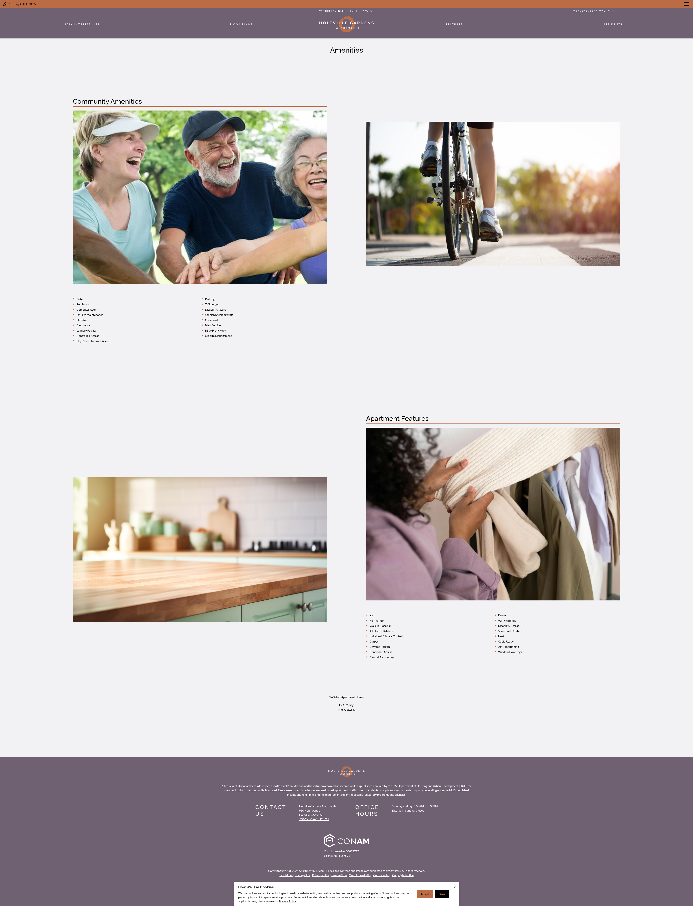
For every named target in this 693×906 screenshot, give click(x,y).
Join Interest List (82, 24)
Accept (425, 894)
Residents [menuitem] (613, 24)
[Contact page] (11, 4)
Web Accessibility (360, 875)
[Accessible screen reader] (4, 4)
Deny (442, 894)
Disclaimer (286, 875)
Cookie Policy (381, 875)
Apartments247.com (311, 870)
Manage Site (302, 875)
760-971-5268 (594, 11)
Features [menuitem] (454, 24)
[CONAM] (346, 841)
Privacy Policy (320, 875)
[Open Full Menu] (686, 4)
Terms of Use (339, 875)
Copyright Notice (403, 875)
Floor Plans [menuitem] (241, 24)
